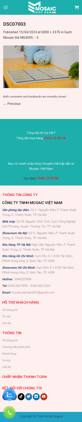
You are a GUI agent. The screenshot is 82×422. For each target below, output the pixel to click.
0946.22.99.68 (55, 138)
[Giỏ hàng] (77, 7)
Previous (12, 104)
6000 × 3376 (50, 32)
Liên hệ (6, 323)
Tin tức (6, 316)
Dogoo (58, 416)
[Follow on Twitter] (28, 396)
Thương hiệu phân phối (16, 347)
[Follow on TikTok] (21, 396)
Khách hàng (9, 353)
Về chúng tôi (10, 309)
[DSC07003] (41, 66)
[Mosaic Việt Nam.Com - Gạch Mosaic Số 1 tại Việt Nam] (41, 7)
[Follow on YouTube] (43, 396)
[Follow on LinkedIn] (36, 396)
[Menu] (5, 7)
